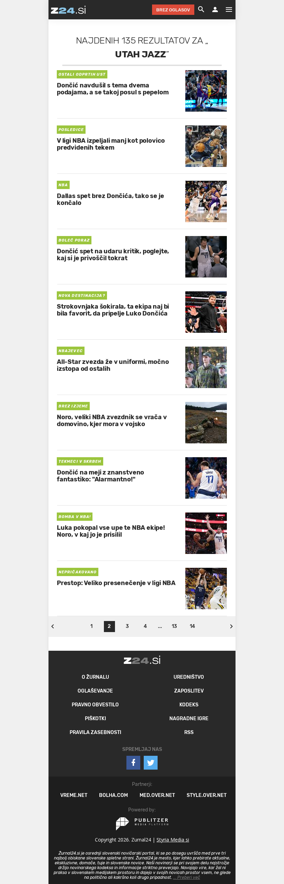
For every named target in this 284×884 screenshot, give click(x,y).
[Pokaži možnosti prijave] (215, 10)
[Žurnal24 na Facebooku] (133, 763)
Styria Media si (173, 839)
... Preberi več (186, 877)
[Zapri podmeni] (41, 9)
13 (174, 626)
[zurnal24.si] (68, 9)
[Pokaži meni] (225, 9)
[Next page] (231, 626)
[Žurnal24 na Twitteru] (151, 763)
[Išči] (201, 10)
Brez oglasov (173, 9)
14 (192, 626)
